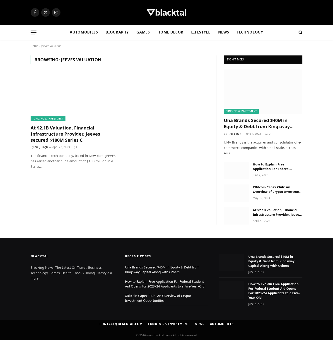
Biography (117, 32)
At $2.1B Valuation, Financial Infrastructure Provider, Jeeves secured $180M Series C (65, 134)
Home (34, 46)
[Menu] (33, 32)
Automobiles (84, 32)
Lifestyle (200, 32)
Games (143, 32)
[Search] (300, 32)
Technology (250, 32)
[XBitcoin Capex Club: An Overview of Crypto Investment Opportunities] (236, 193)
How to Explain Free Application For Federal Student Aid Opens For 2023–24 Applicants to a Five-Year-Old (277, 166)
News (223, 32)
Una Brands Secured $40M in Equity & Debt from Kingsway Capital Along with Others (257, 123)
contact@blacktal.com (120, 324)
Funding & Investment (48, 118)
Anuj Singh (41, 147)
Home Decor (170, 32)
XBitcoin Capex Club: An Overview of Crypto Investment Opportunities (277, 189)
